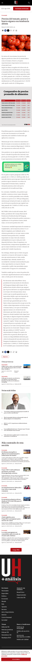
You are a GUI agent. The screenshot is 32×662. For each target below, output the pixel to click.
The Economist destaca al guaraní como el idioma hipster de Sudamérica (16, 418)
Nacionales (5, 364)
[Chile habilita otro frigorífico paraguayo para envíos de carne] (26, 517)
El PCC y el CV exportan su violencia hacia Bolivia (15, 424)
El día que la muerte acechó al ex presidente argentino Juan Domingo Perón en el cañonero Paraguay (11, 380)
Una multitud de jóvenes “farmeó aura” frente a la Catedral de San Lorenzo (17, 429)
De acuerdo (16, 659)
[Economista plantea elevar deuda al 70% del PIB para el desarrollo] (26, 499)
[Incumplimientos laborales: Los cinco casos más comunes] (26, 487)
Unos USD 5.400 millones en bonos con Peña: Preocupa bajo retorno (11, 471)
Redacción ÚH (18, 384)
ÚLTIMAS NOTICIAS (21, 8)
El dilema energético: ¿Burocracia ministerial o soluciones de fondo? (11, 453)
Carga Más (16, 550)
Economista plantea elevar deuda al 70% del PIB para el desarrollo (11, 501)
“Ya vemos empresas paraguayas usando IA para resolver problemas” (16, 412)
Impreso (5, 356)
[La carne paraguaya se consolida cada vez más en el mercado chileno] (26, 532)
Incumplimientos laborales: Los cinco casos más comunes (12, 489)
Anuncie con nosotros (21, 588)
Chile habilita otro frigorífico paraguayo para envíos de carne (11, 518)
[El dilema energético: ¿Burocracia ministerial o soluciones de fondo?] (26, 452)
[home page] (16, 3)
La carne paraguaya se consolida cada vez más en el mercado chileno (11, 534)
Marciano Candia (16, 371)
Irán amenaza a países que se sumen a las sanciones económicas (16, 435)
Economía (4, 15)
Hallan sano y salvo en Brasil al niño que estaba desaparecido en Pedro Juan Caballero (12, 368)
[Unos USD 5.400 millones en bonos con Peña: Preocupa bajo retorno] (26, 469)
